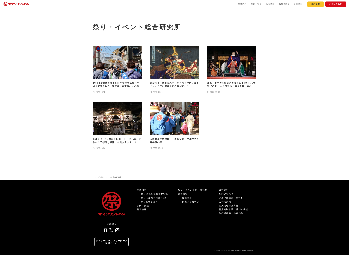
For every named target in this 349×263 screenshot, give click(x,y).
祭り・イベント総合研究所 (111, 177)
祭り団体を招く (149, 202)
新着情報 (270, 4)
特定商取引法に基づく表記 (233, 209)
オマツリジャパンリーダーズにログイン (111, 241)
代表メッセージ (190, 202)
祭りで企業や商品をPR (153, 198)
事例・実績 (256, 4)
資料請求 (315, 4)
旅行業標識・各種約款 (231, 213)
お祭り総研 (284, 4)
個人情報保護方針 (228, 205)
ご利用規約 (225, 202)
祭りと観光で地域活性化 (154, 194)
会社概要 (187, 198)
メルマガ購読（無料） (231, 198)
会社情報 (298, 4)
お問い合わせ (335, 4)
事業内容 (242, 4)
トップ (96, 177)
